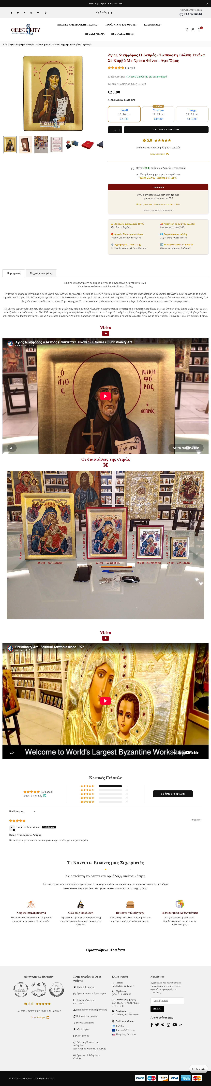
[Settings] (193, 29)
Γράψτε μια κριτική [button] (173, 793)
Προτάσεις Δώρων (122, 34)
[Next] (98, 93)
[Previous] (7, 93)
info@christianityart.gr (123, 986)
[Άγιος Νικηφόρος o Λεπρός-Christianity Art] (9, 144)
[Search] (187, 29)
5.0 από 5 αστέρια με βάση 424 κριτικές (158, 147)
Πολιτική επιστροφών (87, 1016)
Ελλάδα (120, 1026)
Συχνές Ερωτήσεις (85, 1022)
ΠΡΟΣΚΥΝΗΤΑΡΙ (95, 34)
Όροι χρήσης (82, 1035)
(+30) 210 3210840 (121, 994)
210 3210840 (192, 14)
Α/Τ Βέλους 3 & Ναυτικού (125, 1014)
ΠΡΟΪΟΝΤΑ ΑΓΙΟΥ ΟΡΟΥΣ (121, 25)
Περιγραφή (14, 273)
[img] (17, 820)
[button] (199, 29)
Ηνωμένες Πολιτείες (126, 1034)
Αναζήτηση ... (107, 12)
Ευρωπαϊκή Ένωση (125, 1030)
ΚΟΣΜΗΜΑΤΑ (152, 25)
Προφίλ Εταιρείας (86, 987)
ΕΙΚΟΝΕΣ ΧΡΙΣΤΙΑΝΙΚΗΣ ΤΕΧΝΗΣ (77, 25)
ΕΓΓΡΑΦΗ (157, 1009)
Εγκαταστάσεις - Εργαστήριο (91, 993)
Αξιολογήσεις (83, 1029)
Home (4, 44)
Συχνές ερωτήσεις (41, 273)
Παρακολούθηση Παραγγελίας (92, 1009)
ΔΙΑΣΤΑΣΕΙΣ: (121, 100)
